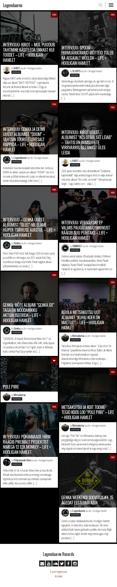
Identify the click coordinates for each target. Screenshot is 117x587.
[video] (54, 360)
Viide (54, 14)
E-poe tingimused (58, 572)
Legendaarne (12, 5)
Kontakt (58, 576)
